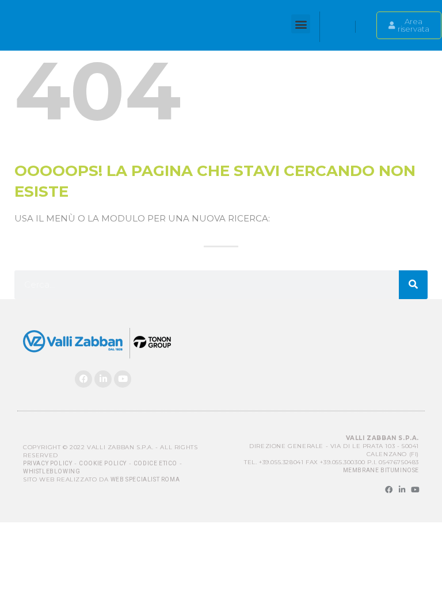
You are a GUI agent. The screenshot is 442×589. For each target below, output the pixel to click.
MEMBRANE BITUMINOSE (381, 470)
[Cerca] (413, 284)
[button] (300, 23)
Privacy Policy (47, 463)
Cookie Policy (103, 463)
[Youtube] (122, 379)
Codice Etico (155, 463)
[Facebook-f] (389, 490)
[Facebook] (83, 379)
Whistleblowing (51, 471)
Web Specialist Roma (145, 479)
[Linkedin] (103, 379)
